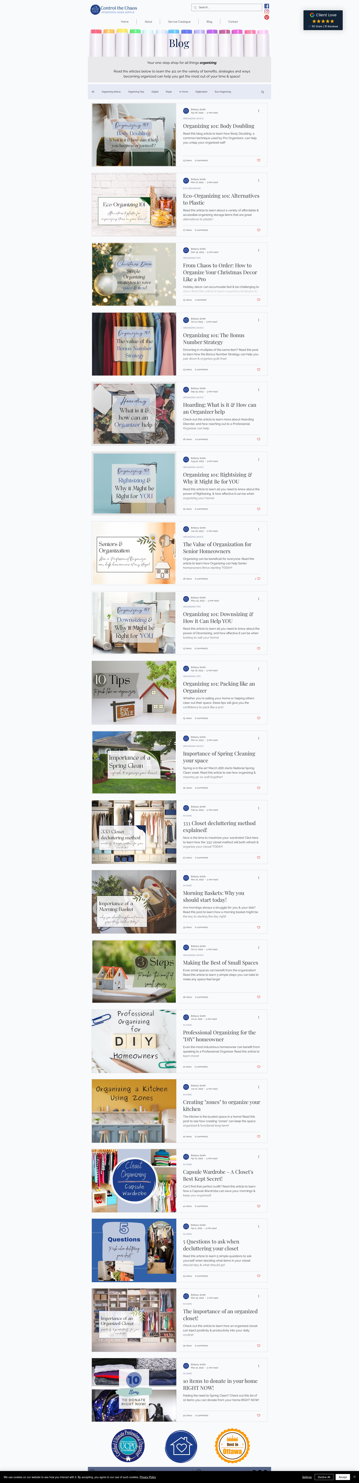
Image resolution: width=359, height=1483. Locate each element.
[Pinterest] (266, 17)
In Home (183, 91)
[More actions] (260, 111)
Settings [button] (307, 1477)
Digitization (201, 91)
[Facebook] (266, 6)
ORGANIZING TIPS (192, 258)
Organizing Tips (136, 91)
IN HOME (187, 816)
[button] (262, 92)
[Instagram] (266, 11)
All (93, 91)
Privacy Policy (148, 1477)
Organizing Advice (111, 91)
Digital (155, 91)
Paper (169, 91)
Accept (343, 1477)
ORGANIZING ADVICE (193, 118)
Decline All (324, 1477)
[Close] (354, 1477)
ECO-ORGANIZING (192, 188)
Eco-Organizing (223, 91)
